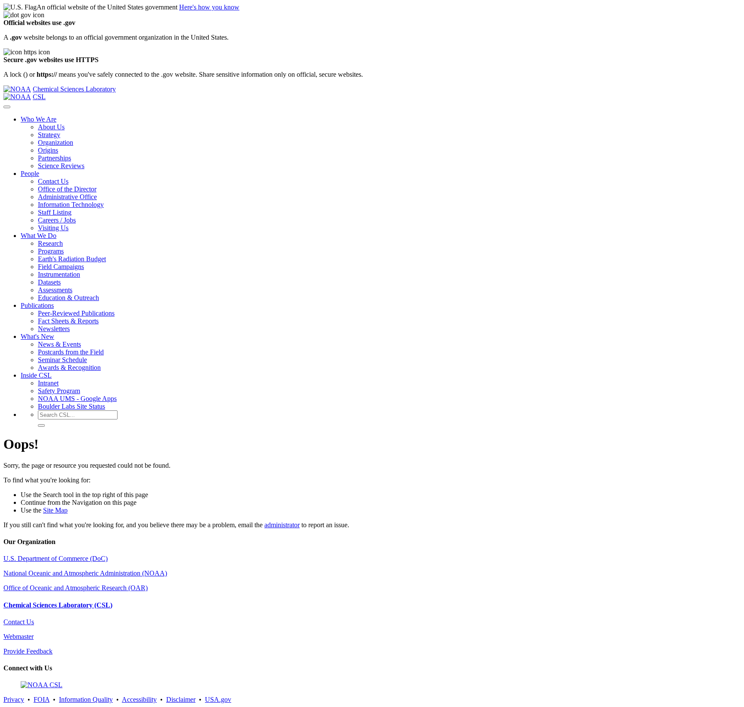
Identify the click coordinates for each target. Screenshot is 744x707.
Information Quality (86, 699)
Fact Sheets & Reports (68, 321)
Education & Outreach (68, 297)
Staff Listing (54, 212)
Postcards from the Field (71, 352)
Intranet (48, 383)
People (30, 173)
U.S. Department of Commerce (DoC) (55, 558)
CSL (39, 96)
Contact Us (53, 181)
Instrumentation (59, 274)
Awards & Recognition (69, 367)
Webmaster (18, 636)
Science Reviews (61, 165)
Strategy (49, 134)
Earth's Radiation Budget (72, 259)
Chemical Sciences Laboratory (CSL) (57, 605)
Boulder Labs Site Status (71, 406)
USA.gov (218, 699)
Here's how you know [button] (209, 7)
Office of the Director (67, 189)
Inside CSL (36, 375)
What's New (37, 336)
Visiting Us (53, 227)
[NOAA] (17, 89)
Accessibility (139, 699)
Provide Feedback (28, 651)
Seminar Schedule (62, 359)
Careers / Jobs (57, 220)
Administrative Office (67, 196)
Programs (51, 251)
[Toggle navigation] (6, 107)
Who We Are (38, 119)
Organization (55, 142)
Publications (37, 305)
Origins (48, 150)
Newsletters (54, 328)
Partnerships (54, 158)
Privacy (13, 699)
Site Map (55, 510)
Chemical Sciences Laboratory (74, 89)
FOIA (42, 699)
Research (50, 243)
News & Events (59, 344)
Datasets (49, 282)
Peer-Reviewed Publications (76, 313)
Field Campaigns (61, 266)
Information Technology (71, 204)
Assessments (55, 290)
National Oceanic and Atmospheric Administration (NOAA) (85, 573)
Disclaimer (180, 699)
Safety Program (59, 390)
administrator (282, 525)
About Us (51, 127)
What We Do (38, 235)
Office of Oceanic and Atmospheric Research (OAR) (75, 587)
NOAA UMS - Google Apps (77, 398)
